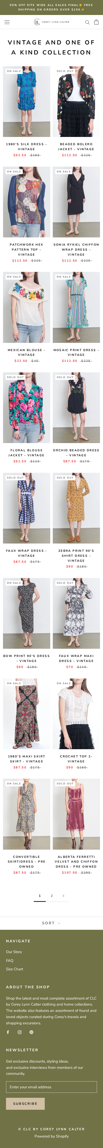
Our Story (14, 951)
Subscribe (25, 1104)
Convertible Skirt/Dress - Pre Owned (27, 862)
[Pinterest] (31, 1032)
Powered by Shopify (51, 1136)
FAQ (10, 960)
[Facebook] (8, 1032)
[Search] (87, 22)
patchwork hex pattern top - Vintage (26, 250)
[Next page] (63, 896)
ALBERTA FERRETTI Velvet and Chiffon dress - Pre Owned (76, 862)
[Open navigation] (7, 22)
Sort (49, 923)
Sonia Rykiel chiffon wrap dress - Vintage (77, 250)
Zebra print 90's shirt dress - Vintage (76, 556)
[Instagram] (20, 1032)
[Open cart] (96, 21)
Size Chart (14, 969)
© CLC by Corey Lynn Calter (51, 1129)
